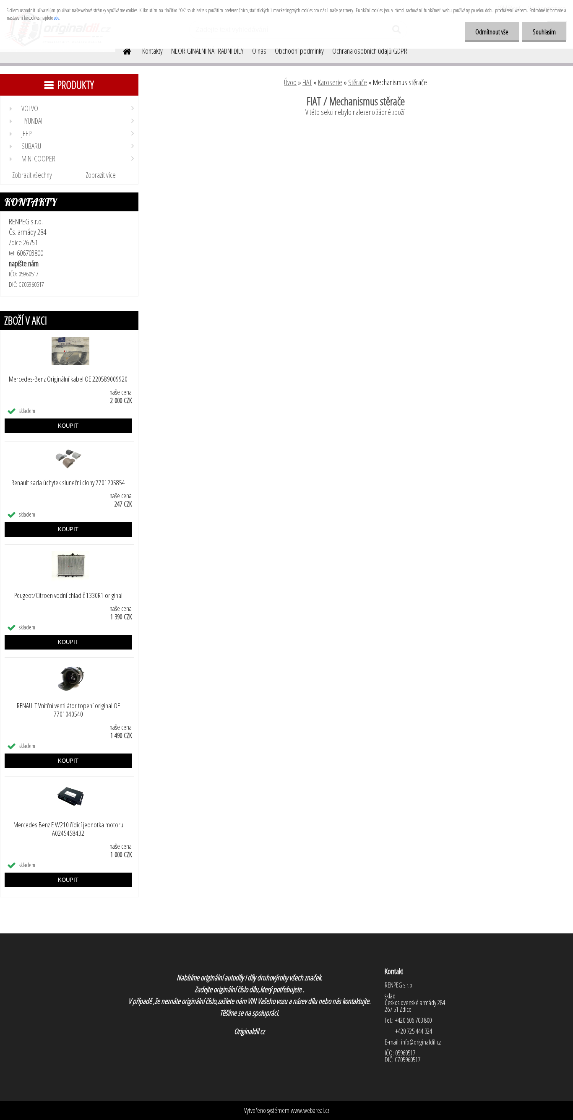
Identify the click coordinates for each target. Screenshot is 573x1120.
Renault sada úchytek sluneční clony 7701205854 (68, 482)
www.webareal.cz (310, 1110)
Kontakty (152, 51)
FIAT (307, 82)
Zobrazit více (101, 175)
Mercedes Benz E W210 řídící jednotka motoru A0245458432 (68, 829)
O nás (259, 51)
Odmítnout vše (491, 31)
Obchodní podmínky (299, 51)
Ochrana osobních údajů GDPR (369, 51)
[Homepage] (122, 50)
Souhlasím (544, 31)
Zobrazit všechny (32, 175)
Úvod (290, 82)
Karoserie (330, 82)
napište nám (24, 263)
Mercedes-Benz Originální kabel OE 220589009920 (68, 379)
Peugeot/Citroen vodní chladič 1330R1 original (68, 595)
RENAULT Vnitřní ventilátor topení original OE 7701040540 (68, 710)
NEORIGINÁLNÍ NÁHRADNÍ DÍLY (207, 51)
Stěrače (357, 82)
